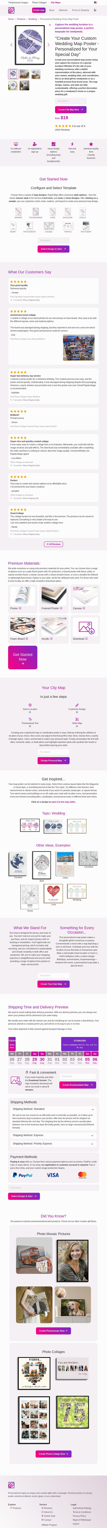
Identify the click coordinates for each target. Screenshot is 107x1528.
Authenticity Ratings (82, 1508)
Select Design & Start (51, 249)
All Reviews (55, 544)
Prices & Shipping (80, 10)
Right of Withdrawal (82, 1520)
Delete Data (49, 1516)
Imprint (76, 1524)
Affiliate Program (49, 1525)
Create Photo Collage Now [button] (52, 1454)
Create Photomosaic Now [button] (52, 1331)
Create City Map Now (68, 110)
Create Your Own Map (52, 984)
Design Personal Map (52, 760)
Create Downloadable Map (76, 1085)
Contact (47, 1520)
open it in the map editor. (63, 802)
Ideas (51, 10)
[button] (13, 74)
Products (16, 1508)
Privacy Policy (79, 1516)
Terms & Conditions (82, 1512)
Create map (38, 10)
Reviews (48, 1508)
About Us (48, 1512)
